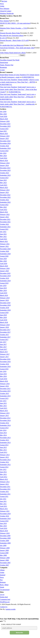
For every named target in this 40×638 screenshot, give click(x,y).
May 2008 (3, 555)
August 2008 (4, 553)
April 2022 (3, 209)
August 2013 (4, 445)
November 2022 (5, 197)
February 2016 (5, 384)
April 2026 (3, 116)
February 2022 (5, 214)
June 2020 (3, 258)
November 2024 (5, 143)
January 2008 (4, 560)
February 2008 (5, 558)
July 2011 (3, 499)
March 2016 (4, 381)
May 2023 (3, 182)
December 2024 (5, 141)
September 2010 (5, 518)
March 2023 (4, 187)
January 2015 (4, 415)
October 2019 (4, 278)
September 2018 (5, 310)
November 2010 (5, 513)
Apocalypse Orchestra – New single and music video (17, 48)
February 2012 (5, 482)
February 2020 (5, 268)
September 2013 (5, 442)
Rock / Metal (4, 585)
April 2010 (3, 528)
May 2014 (3, 435)
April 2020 (3, 263)
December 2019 (5, 273)
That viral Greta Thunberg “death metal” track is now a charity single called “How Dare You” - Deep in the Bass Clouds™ (18, 89)
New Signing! (4, 21)
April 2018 (3, 320)
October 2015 (4, 393)
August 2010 (4, 521)
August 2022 (4, 205)
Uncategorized (4, 589)
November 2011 (5, 489)
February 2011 (4, 511)
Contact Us (3, 607)
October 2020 (4, 251)
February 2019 (5, 298)
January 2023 (4, 192)
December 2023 (5, 168)
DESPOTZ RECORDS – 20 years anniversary (15, 23)
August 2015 (4, 398)
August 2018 (4, 312)
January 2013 (4, 457)
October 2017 (4, 334)
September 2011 (5, 494)
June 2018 (3, 315)
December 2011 (5, 487)
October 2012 (4, 462)
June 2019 (3, 288)
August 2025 (4, 129)
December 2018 (5, 303)
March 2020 (4, 266)
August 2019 (4, 283)
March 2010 (4, 531)
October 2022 (4, 200)
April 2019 (3, 293)
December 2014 (5, 418)
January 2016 (4, 386)
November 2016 (5, 361)
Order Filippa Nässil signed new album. (13, 53)
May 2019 (3, 290)
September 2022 (5, 202)
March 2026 (4, 119)
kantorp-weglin (10, 609)
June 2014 (3, 433)
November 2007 (5, 563)
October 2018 (4, 308)
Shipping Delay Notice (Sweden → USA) (13, 28)
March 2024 (4, 160)
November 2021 (5, 222)
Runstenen (3, 67)
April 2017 (3, 349)
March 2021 (4, 241)
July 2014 (3, 430)
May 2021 (3, 236)
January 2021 (4, 246)
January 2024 (4, 165)
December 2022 (5, 195)
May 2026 (3, 114)
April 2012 (3, 477)
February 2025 (5, 136)
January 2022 (4, 217)
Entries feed (4, 597)
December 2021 (5, 219)
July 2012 (3, 469)
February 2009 (5, 548)
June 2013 (3, 447)
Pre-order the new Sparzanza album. (11, 35)
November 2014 (5, 420)
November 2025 (5, 126)
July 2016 (3, 371)
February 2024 (5, 163)
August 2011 (4, 496)
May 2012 (3, 474)
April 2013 (3, 452)
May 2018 (3, 317)
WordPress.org (5, 602)
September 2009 (5, 543)
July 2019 (3, 285)
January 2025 (4, 138)
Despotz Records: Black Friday (10, 33)
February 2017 (5, 354)
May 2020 (3, 261)
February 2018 (5, 325)
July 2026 (3, 111)
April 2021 (3, 239)
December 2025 (5, 124)
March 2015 (4, 411)
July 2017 (3, 342)
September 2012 (5, 464)
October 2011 (4, 491)
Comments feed (5, 599)
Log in (2, 594)
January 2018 (4, 327)
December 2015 (5, 388)
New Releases (4, 8)
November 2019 (5, 276)
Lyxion (2, 70)
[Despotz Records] (3, 1)
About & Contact (5, 11)
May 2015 (3, 406)
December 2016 (5, 359)
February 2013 (5, 455)
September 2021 (5, 227)
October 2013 (4, 440)
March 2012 (4, 479)
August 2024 (4, 151)
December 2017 (5, 330)
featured (2, 575)
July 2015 (3, 401)
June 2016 (3, 374)
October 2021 (4, 224)
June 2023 (3, 180)
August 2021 (4, 229)
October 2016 (4, 364)
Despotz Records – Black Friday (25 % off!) (14, 40)
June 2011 (3, 501)
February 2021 (5, 244)
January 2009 (4, 550)
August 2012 (4, 467)
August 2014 (4, 428)
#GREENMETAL (28, 77)
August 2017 (4, 339)
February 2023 (5, 190)
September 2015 (5, 396)
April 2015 (3, 408)
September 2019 (5, 281)
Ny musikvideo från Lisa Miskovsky (12, 45)
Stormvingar (4, 62)
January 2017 (4, 357)
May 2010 (3, 526)
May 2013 (3, 450)
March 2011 (4, 509)
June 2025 (3, 131)
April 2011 (3, 506)
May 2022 (3, 207)
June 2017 (3, 344)
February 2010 (5, 533)
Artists (2, 6)
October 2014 (4, 423)
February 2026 (5, 121)
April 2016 (3, 379)
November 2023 (5, 170)
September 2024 (5, 148)
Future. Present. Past (6, 65)
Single (2, 587)
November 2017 (5, 332)
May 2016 (3, 376)
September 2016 (5, 366)
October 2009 (4, 540)
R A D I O (3, 38)
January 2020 (4, 271)
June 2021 (3, 234)
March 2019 (4, 295)
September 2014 (5, 425)
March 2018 (4, 322)
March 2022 (4, 212)
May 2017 (3, 347)
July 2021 (3, 232)
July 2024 (3, 153)
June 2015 (3, 403)
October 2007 (4, 565)
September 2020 (5, 254)
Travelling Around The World (9, 60)
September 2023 (5, 175)
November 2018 (5, 305)
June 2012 (3, 472)
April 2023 (3, 185)
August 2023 (4, 178)
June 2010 (3, 523)
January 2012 (4, 484)
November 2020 (5, 249)
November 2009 (5, 538)
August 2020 (4, 256)
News (2, 3)
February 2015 (5, 413)
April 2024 (3, 158)
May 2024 (3, 156)
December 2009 (5, 536)
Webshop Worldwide (7, 13)
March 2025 (4, 133)
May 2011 (3, 504)
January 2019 (4, 300)
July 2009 (3, 545)
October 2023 (4, 173)
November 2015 (5, 391)
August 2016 (4, 369)
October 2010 (4, 516)
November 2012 (5, 460)
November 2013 (5, 437)
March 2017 (4, 352)
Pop (1, 580)
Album (2, 570)
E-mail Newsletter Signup (11, 624)
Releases (3, 582)
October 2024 (4, 146)
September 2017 (5, 337)
